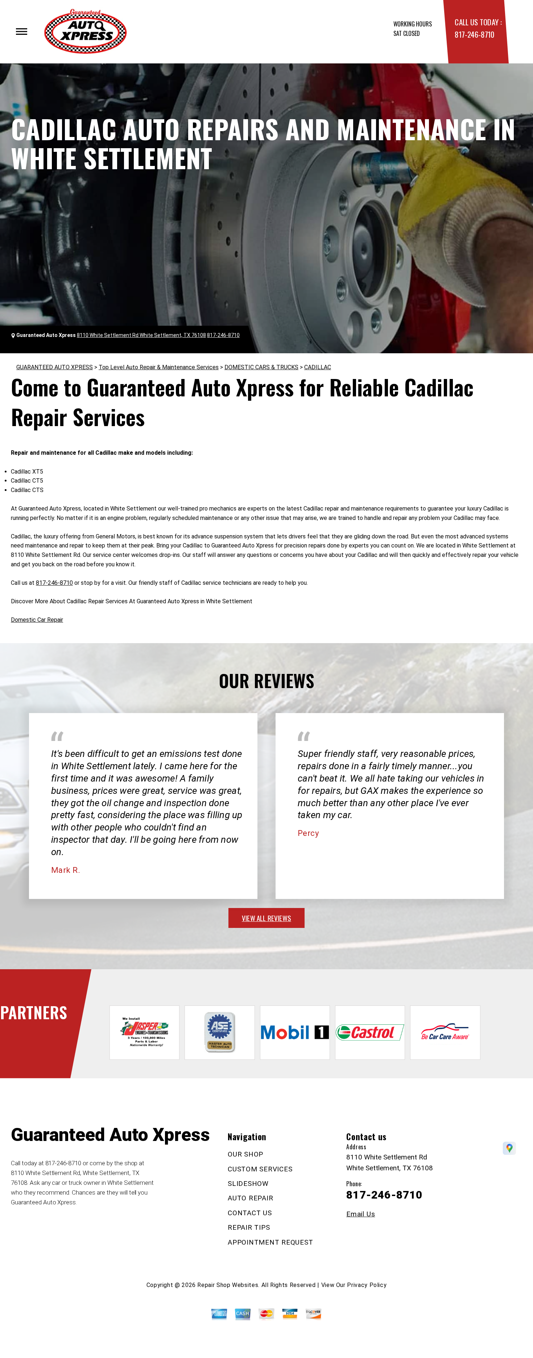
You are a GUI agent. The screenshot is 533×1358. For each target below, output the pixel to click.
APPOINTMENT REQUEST (270, 1242)
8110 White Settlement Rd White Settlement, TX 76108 (141, 335)
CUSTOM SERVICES (260, 1169)
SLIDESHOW (248, 1183)
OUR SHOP (245, 1154)
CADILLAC (317, 367)
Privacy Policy (367, 1285)
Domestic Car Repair (37, 619)
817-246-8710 (474, 34)
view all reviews (266, 918)
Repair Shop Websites (227, 1285)
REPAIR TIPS (249, 1227)
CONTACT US (250, 1213)
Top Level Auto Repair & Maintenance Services (159, 367)
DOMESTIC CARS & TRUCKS (261, 367)
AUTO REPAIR (250, 1198)
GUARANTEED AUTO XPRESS (54, 367)
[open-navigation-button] (21, 31)
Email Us (360, 1214)
